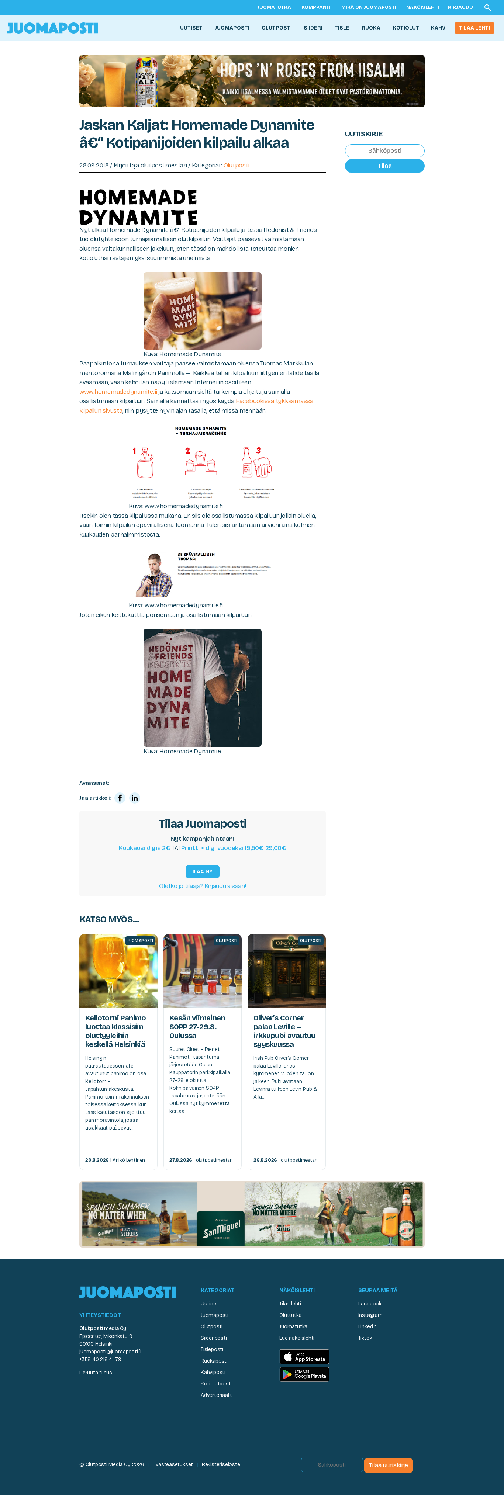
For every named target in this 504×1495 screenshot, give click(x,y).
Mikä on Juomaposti (368, 7)
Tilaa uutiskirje (388, 1465)
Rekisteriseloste (221, 1464)
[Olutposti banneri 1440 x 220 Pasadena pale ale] (252, 80)
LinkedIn (367, 1327)
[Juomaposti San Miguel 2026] (252, 1214)
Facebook (370, 1304)
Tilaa (385, 165)
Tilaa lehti (474, 28)
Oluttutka (290, 1315)
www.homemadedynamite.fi (118, 392)
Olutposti (277, 28)
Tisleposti (212, 1349)
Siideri (313, 28)
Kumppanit (316, 7)
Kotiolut (406, 28)
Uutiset (191, 28)
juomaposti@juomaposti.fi (110, 1352)
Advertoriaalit (216, 1395)
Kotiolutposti (216, 1384)
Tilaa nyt (202, 871)
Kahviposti (213, 1372)
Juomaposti (232, 28)
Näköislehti (422, 7)
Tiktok (365, 1338)
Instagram (370, 1315)
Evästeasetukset (173, 1464)
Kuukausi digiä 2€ (144, 848)
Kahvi (439, 28)
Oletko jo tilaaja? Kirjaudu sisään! (202, 886)
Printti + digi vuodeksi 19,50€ (233, 848)
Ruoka (371, 28)
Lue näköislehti (296, 1338)
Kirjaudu (460, 7)
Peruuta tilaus (95, 1373)
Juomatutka (274, 7)
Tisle (342, 28)
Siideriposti (214, 1338)
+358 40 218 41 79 (100, 1359)
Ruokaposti (214, 1361)
